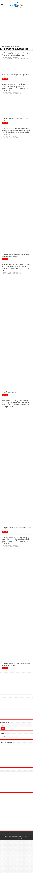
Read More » (5, 78)
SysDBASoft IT (25, 836)
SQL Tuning (23, 58)
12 (27, 58)
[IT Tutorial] (16, 4)
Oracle (4, 58)
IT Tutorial (12, 836)
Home (2, 46)
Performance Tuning (16, 58)
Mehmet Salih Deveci (7, 57)
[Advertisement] (16, 25)
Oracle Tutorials (9, 58)
